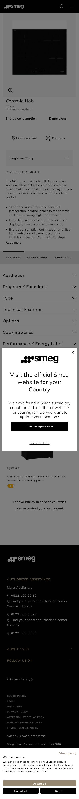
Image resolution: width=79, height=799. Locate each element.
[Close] (72, 351)
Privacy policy (67, 753)
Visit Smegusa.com (39, 426)
